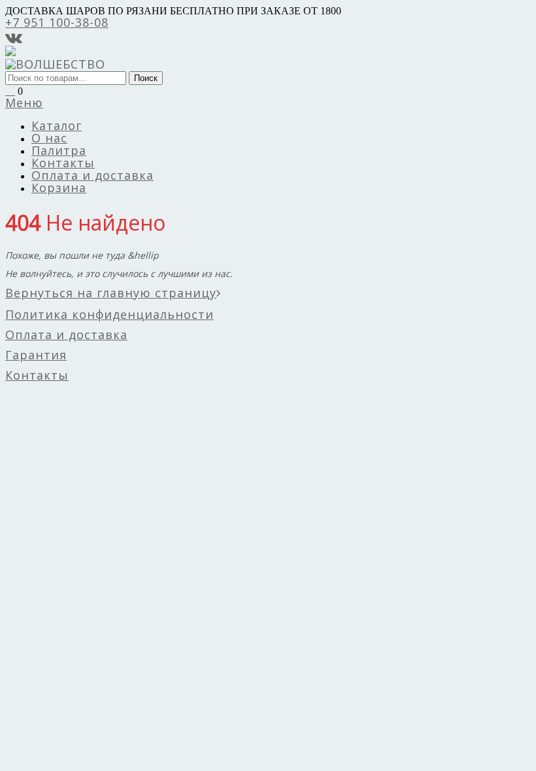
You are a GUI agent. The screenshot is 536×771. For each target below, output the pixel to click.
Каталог (56, 125)
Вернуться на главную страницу (110, 293)
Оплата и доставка (92, 175)
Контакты (63, 163)
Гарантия (36, 355)
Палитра (58, 150)
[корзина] (10, 90)
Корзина (58, 187)
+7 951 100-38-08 (57, 22)
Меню (24, 102)
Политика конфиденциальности (109, 314)
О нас (49, 138)
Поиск (146, 78)
